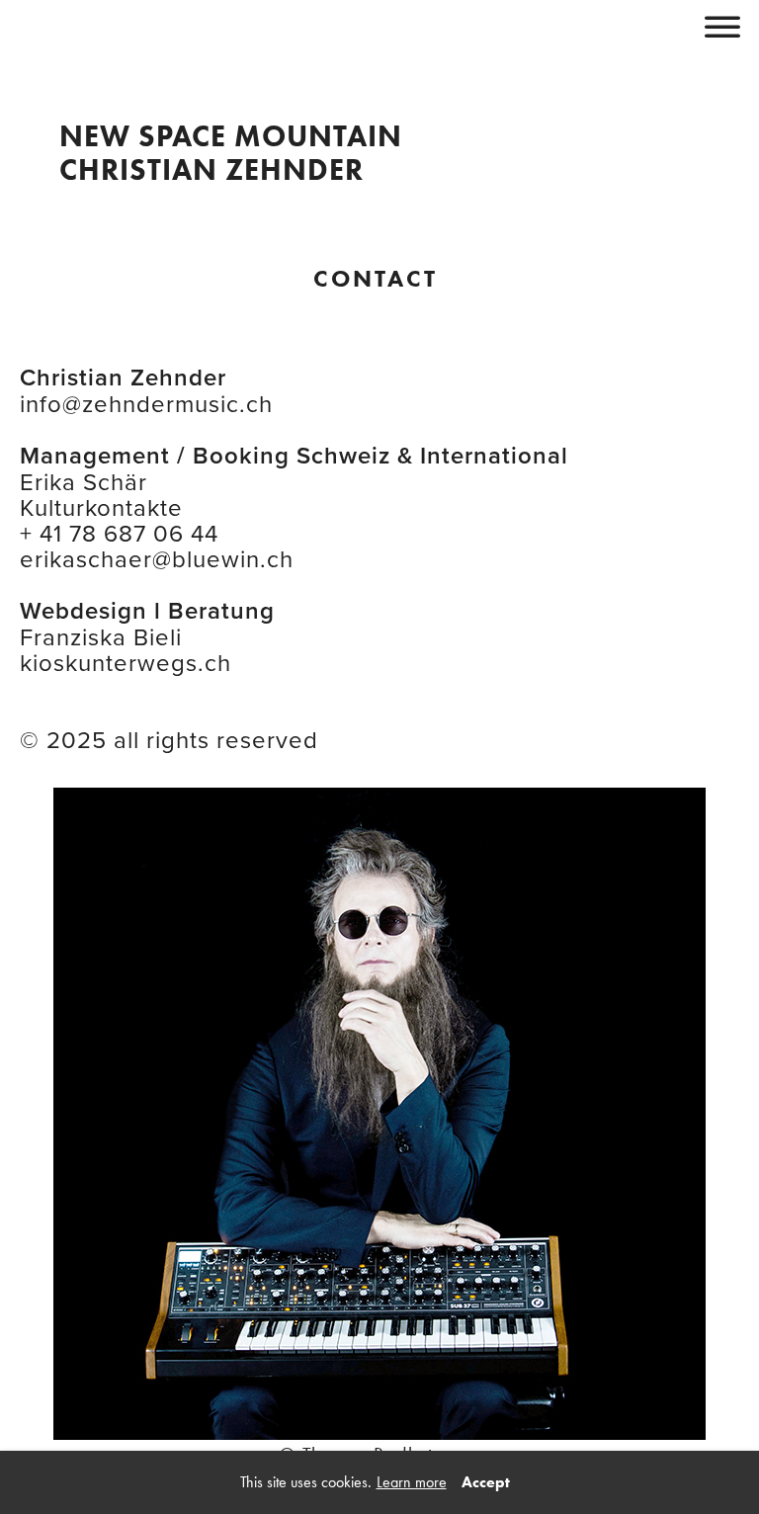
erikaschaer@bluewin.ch (157, 558)
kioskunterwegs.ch (125, 662)
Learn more (412, 1481)
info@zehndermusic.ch (146, 403)
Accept (486, 1481)
